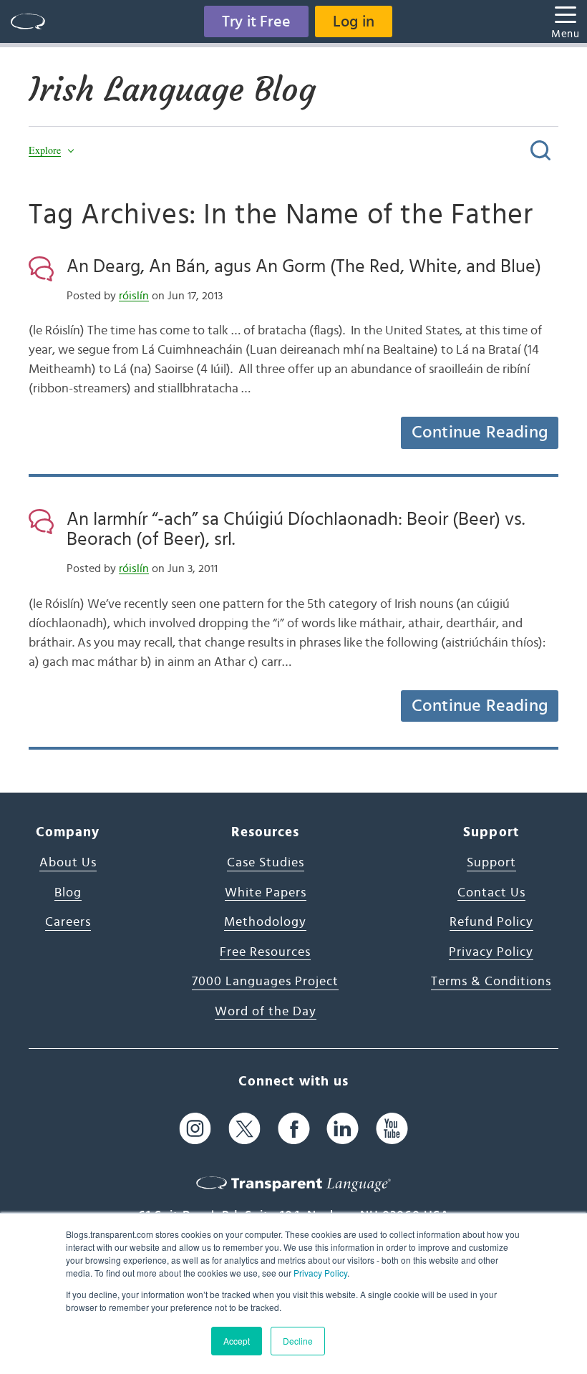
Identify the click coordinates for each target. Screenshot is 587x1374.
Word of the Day (265, 1011)
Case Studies (265, 862)
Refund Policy (491, 922)
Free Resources (265, 952)
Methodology (265, 922)
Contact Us (491, 892)
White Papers (265, 892)
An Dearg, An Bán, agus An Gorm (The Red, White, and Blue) (304, 266)
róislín (134, 295)
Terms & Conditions (491, 981)
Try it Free (256, 21)
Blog (68, 892)
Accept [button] (236, 1341)
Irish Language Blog (172, 89)
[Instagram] (195, 1128)
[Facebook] (294, 1128)
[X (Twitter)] (244, 1128)
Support (491, 862)
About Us (68, 862)
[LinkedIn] (342, 1128)
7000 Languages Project (265, 981)
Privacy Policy (320, 1273)
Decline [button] (298, 1341)
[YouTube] (392, 1128)
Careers (68, 922)
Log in (353, 21)
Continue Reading (480, 432)
